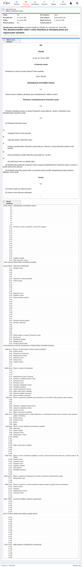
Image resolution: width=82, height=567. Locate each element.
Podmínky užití (77, 565)
